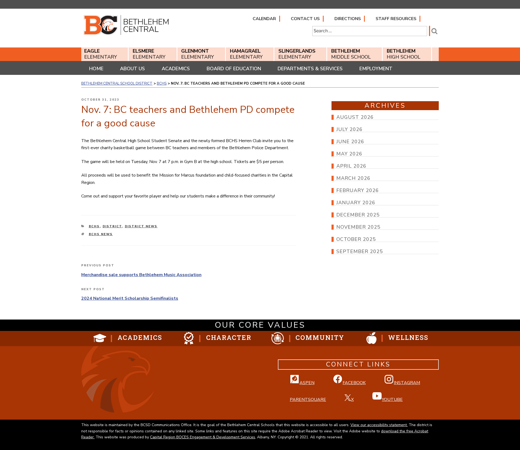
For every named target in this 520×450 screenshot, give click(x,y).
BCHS (94, 226)
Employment (375, 68)
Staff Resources (396, 19)
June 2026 (350, 141)
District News (141, 226)
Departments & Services (310, 68)
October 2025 (356, 239)
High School (403, 54)
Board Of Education (234, 68)
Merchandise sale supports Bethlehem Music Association (141, 275)
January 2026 (355, 202)
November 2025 (358, 227)
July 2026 (349, 129)
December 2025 (358, 215)
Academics (176, 68)
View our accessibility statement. (379, 424)
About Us (132, 68)
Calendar (264, 19)
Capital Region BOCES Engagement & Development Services (202, 437)
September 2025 (359, 251)
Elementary (100, 54)
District (112, 226)
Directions (347, 19)
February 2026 (357, 190)
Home (96, 68)
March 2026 (353, 178)
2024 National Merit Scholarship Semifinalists (129, 298)
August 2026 (355, 117)
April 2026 (351, 166)
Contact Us (305, 19)
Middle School (351, 54)
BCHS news (101, 234)
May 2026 (349, 154)
